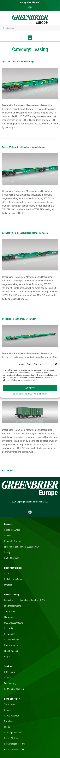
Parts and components (14, 689)
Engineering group (12, 683)
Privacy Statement (34, 394)
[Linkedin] (30, 7)
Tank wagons (10, 611)
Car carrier (8, 628)
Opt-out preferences (20, 394)
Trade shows (9, 704)
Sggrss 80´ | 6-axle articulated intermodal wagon (24, 147)
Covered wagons (11, 639)
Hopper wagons (11, 645)
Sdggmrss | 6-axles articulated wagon (19, 318)
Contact (7, 677)
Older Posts (8, 470)
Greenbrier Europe (12, 530)
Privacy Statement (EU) (14, 738)
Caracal (7, 573)
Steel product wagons (13, 622)
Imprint (44, 394)
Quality (7, 552)
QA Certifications (11, 558)
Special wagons (11, 651)
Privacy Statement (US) (14, 749)
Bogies (7, 656)
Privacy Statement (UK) (14, 744)
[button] (55, 364)
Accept (30, 388)
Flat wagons (9, 617)
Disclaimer (8, 721)
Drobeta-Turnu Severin (14, 579)
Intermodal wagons (12, 606)
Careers (7, 535)
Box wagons (9, 634)
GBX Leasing (9, 672)
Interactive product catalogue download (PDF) (24, 600)
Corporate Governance (14, 541)
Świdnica (8, 584)
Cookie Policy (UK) (12, 715)
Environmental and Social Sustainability (21, 546)
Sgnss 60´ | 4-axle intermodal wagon (18, 61)
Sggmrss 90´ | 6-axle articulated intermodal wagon (25, 233)
